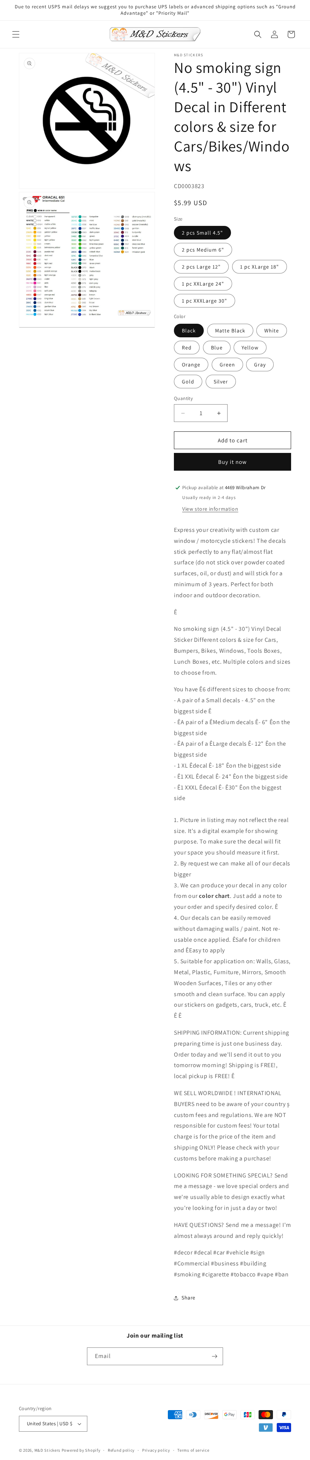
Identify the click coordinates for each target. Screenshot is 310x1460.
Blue (217, 347)
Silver (221, 381)
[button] (16, 34)
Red (187, 347)
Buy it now (232, 461)
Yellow (250, 347)
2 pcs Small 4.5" (202, 232)
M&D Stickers (47, 1450)
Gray (260, 364)
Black (189, 330)
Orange (191, 364)
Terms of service (193, 1450)
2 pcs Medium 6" (203, 249)
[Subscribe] (214, 1356)
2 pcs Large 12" (201, 266)
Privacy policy (156, 1450)
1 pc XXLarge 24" (203, 283)
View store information (210, 508)
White (271, 330)
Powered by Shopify (81, 1450)
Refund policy (121, 1450)
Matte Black (230, 330)
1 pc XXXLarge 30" (204, 300)
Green (227, 364)
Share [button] (188, 1297)
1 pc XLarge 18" (259, 266)
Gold (188, 381)
